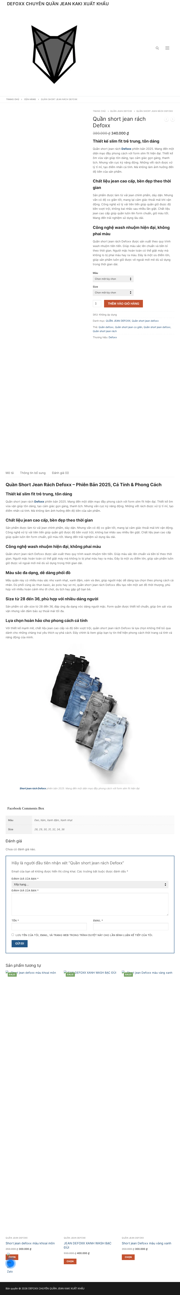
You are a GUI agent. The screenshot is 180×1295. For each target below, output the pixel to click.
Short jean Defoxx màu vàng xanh (146, 1243)
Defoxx (113, 337)
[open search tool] (157, 48)
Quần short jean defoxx (145, 320)
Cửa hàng (30, 99)
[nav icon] (167, 48)
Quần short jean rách (105, 331)
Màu (95, 272)
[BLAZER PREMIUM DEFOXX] (173, 120)
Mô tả (10, 473)
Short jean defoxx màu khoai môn (30, 1243)
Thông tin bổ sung (33, 473)
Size (95, 286)
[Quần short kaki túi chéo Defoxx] (166, 120)
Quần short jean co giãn (128, 327)
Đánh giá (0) (60, 473)
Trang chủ (12, 99)
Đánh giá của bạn (25, 878)
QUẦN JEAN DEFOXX (121, 111)
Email (98, 920)
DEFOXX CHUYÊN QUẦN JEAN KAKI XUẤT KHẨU (58, 3)
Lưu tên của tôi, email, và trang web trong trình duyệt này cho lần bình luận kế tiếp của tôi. (84, 935)
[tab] (10, 473)
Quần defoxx (106, 327)
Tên (15, 920)
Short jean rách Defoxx (33, 788)
